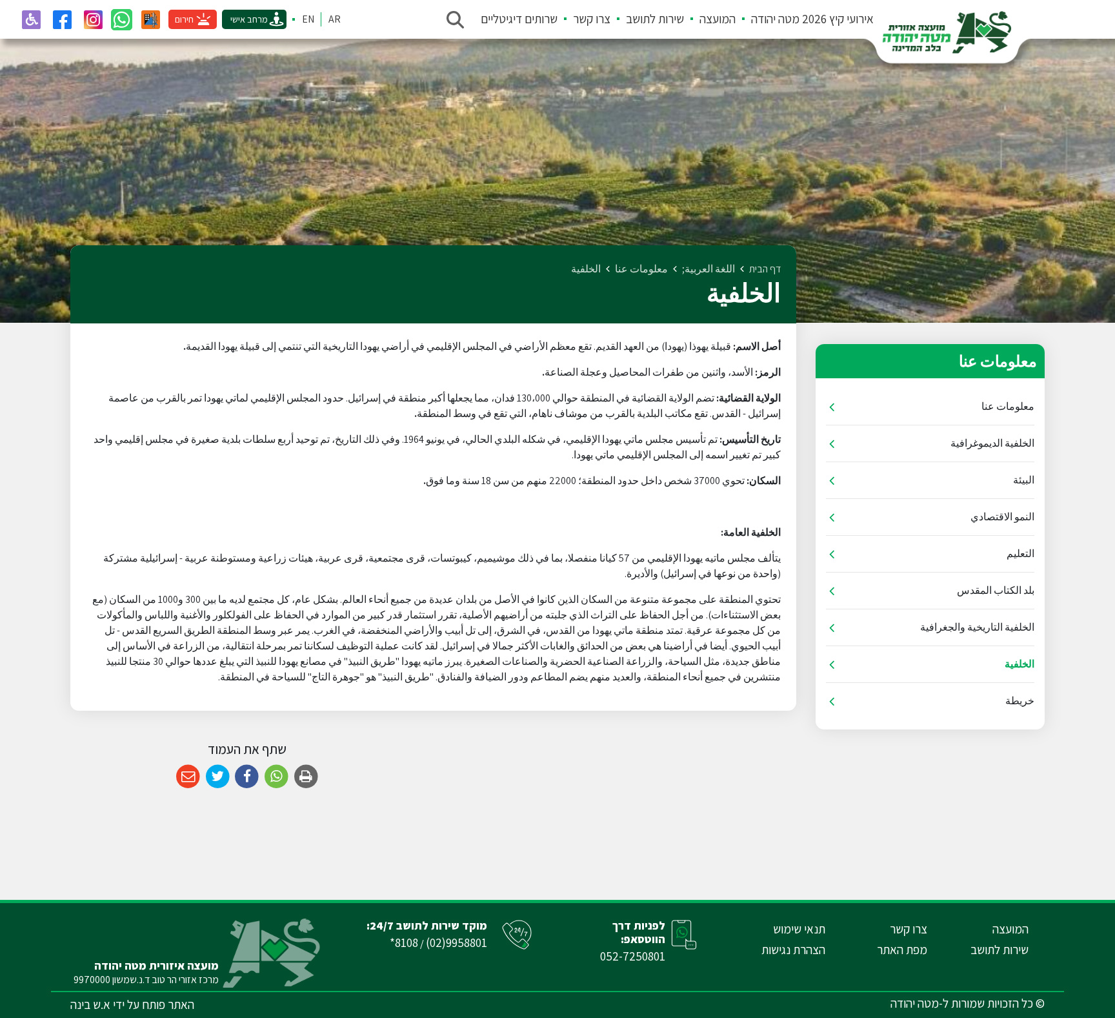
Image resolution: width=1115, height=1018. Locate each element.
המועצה (717, 18)
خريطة (1019, 701)
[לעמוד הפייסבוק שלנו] (62, 19)
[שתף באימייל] (188, 777)
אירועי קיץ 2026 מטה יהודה (812, 18)
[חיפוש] (455, 19)
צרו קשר (591, 18)
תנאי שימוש (799, 929)
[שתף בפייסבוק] (247, 777)
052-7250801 (632, 956)
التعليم (1020, 553)
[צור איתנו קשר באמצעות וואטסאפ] (121, 19)
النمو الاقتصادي (1002, 517)
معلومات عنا (1007, 406)
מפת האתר (902, 949)
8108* (404, 942)
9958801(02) (456, 942)
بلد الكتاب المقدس (995, 590)
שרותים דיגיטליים (519, 18)
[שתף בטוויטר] (218, 777)
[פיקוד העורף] (150, 19)
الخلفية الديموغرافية (992, 443)
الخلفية (1019, 664)
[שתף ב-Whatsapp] (276, 777)
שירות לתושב (655, 18)
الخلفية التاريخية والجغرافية (977, 627)
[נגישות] (31, 19)
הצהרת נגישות (793, 949)
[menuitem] (805, 19)
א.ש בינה (90, 1004)
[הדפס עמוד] (306, 777)
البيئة (1023, 480)
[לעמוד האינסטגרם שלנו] (93, 19)
